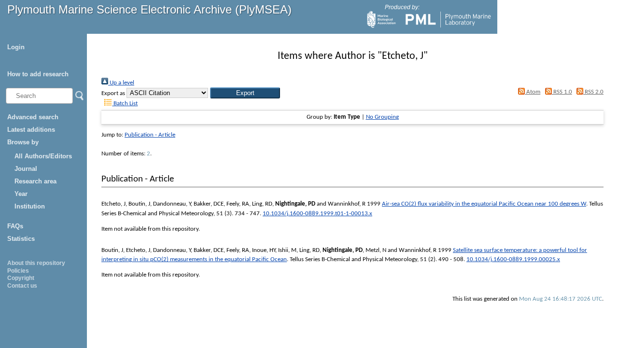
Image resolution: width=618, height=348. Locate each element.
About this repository (36, 263)
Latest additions (31, 129)
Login (16, 47)
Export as (113, 93)
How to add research (38, 74)
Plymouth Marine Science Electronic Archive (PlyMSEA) (149, 9)
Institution (29, 206)
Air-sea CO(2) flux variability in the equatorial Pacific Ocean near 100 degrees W (484, 204)
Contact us (22, 285)
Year (21, 193)
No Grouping (382, 117)
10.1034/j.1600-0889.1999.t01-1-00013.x (317, 213)
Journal (25, 168)
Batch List (125, 103)
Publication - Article (150, 135)
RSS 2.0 (593, 92)
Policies (18, 270)
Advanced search (32, 117)
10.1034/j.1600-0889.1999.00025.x (513, 259)
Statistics (21, 238)
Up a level (121, 83)
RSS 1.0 (562, 92)
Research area (35, 181)
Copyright (20, 278)
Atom (532, 92)
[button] (245, 92)
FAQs (15, 226)
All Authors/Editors (43, 156)
